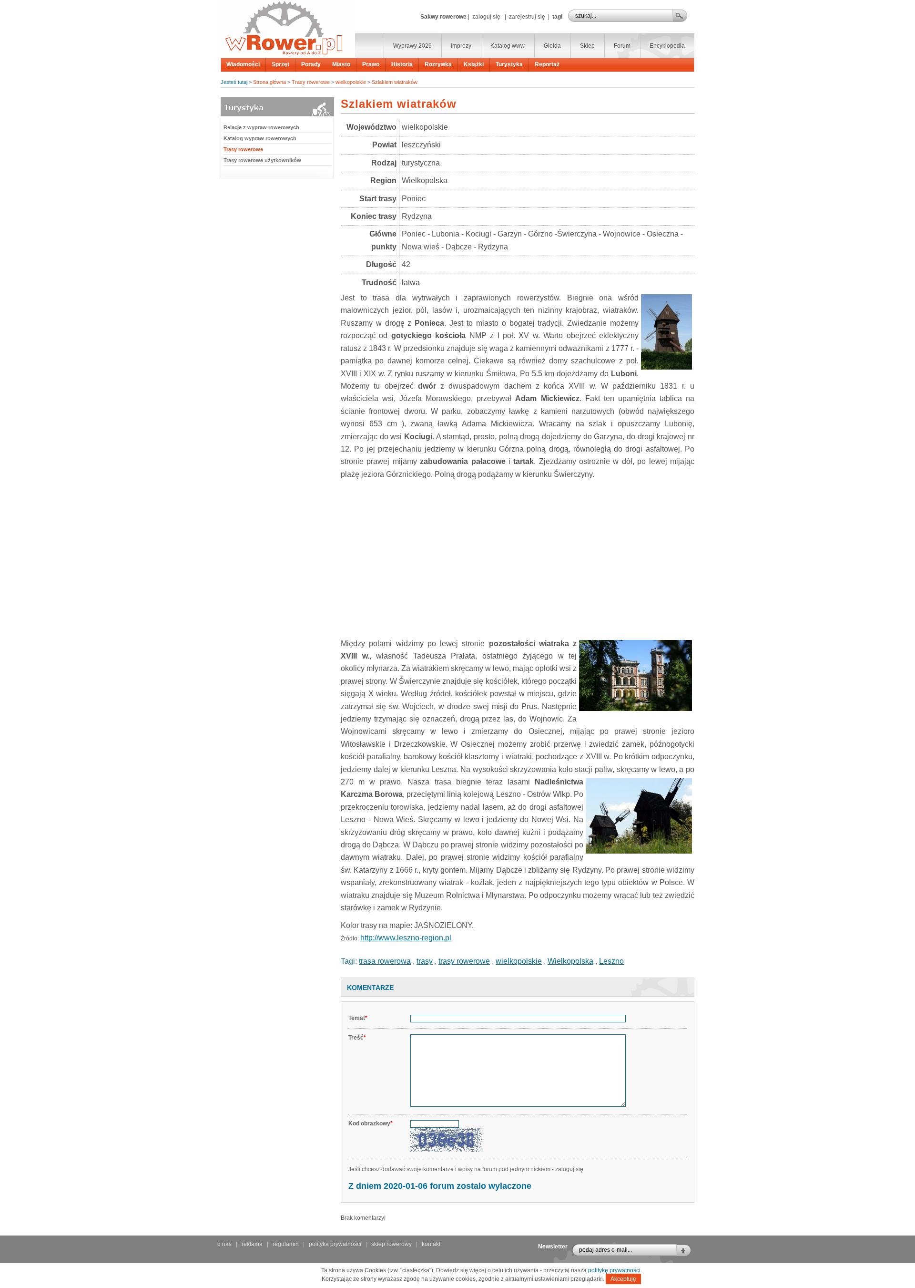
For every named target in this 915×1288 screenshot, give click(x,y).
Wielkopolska (570, 961)
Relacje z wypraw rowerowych (261, 127)
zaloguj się (486, 16)
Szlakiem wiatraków (394, 82)
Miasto (341, 64)
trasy (425, 961)
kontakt (431, 1244)
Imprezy (461, 45)
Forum (622, 45)
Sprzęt (280, 64)
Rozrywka (438, 64)
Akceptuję (623, 1279)
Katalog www (507, 45)
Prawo (370, 64)
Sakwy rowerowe (443, 16)
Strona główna (269, 82)
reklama (252, 1244)
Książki (474, 64)
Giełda (552, 45)
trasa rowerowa (385, 961)
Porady (311, 64)
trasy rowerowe (464, 961)
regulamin (286, 1244)
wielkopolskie (351, 82)
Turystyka (509, 64)
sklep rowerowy (391, 1244)
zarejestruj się (527, 16)
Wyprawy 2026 (412, 45)
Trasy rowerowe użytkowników (262, 160)
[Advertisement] (517, 557)
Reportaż (547, 64)
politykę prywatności (614, 1270)
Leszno (611, 961)
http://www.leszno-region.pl (405, 938)
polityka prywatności (335, 1244)
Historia (402, 64)
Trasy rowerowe (311, 82)
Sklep (587, 45)
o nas (224, 1244)
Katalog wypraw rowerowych (260, 138)
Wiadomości (243, 64)
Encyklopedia (667, 45)
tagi (557, 16)
